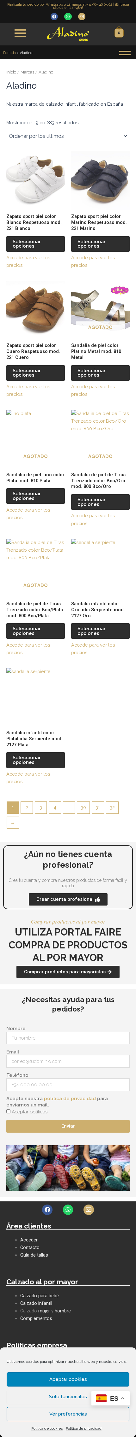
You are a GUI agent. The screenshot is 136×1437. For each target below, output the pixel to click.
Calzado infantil (36, 1303)
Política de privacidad (84, 1428)
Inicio (11, 71)
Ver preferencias (68, 1414)
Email (12, 1052)
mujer (44, 1311)
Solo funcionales (68, 1396)
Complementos (36, 1318)
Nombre (16, 1028)
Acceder (29, 1240)
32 (112, 807)
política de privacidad (70, 1098)
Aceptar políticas (29, 1112)
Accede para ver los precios (28, 261)
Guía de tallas (34, 1255)
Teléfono (17, 1075)
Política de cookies (47, 1428)
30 (83, 807)
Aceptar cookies (68, 1379)
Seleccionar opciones (27, 244)
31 (98, 807)
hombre (63, 1311)
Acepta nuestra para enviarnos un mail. (57, 1102)
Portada (9, 53)
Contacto (30, 1247)
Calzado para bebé (39, 1296)
